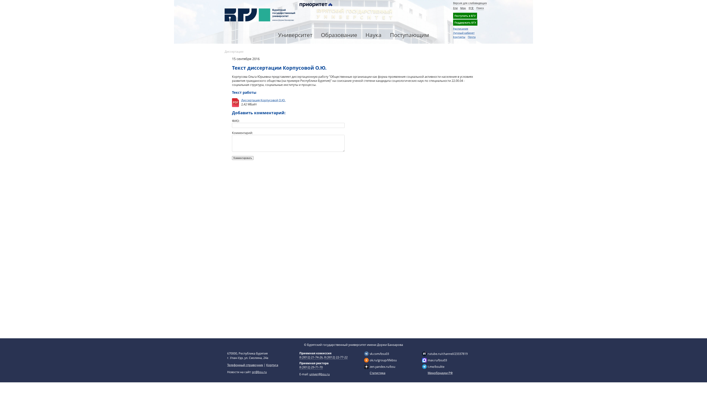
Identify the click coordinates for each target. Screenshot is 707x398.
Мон (463, 8)
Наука (373, 35)
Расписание (460, 28)
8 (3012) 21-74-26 (311, 357)
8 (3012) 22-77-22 (336, 357)
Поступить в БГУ (465, 16)
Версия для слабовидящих (470, 3)
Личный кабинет (464, 33)
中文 (471, 8)
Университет (295, 35)
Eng (455, 8)
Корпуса (272, 365)
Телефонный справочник (245, 365)
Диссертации (234, 52)
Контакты (459, 37)
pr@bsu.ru (259, 372)
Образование (339, 35)
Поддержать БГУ (465, 22)
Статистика (377, 373)
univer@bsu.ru (319, 374)
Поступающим (409, 35)
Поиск (480, 8)
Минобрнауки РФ (440, 373)
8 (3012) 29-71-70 (311, 367)
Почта (472, 37)
